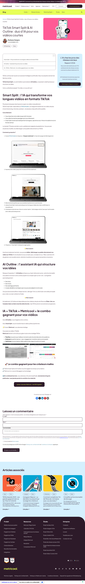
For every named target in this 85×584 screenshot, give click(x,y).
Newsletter (26, 543)
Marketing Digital (48, 12)
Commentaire (7, 428)
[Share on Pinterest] (45, 398)
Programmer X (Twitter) (9, 532)
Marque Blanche (28, 536)
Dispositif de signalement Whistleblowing (70, 575)
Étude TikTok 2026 (48, 532)
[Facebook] (56, 569)
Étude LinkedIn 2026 (48, 535)
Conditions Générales (52, 575)
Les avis (65, 532)
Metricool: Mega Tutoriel (30, 525)
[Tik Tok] (63, 569)
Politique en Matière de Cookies (38, 575)
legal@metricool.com (64, 437)
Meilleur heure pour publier (10, 525)
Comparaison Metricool (29, 547)
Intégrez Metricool (28, 540)
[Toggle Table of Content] (54, 55)
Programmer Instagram (10, 528)
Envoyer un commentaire (10, 450)
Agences (38, 6)
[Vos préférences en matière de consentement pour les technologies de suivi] (82, 581)
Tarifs (32, 6)
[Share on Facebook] (37, 398)
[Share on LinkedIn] (42, 398)
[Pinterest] (80, 569)
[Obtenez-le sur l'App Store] (71, 560)
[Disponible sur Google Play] (77, 560)
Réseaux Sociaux (35, 12)
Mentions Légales (15, 441)
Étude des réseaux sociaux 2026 (51, 542)
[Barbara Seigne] (5, 41)
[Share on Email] (48, 398)
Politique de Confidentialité (21, 575)
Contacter (65, 525)
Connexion (61, 6)
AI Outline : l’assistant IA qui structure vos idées (15, 63)
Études (58, 12)
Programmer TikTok (9, 535)
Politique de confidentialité (33, 444)
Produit (17, 6)
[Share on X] (39, 398)
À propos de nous (67, 538)
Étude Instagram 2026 (49, 528)
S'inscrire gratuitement (75, 6)
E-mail (5, 416)
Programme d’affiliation (69, 528)
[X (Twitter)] (66, 569)
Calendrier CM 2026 (29, 528)
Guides (26, 12)
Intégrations (7, 552)
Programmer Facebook (10, 538)
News (63, 12)
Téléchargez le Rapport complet (70, 84)
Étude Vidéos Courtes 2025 (50, 553)
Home (4, 19)
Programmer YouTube (9, 542)
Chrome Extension (8, 545)
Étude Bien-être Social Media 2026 (52, 538)
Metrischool (45, 6)
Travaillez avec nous (68, 535)
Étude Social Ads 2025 (49, 550)
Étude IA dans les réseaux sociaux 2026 (51, 546)
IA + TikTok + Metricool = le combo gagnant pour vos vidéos (19, 68)
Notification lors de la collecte (9, 582)
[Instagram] (59, 569)
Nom (4, 422)
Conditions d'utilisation (47, 444)
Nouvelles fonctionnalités (10, 549)
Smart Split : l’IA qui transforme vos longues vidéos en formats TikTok (21, 59)
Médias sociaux (25, 6)
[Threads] (70, 569)
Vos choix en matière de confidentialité (29, 582)
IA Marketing (7, 46)
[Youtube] (73, 569)
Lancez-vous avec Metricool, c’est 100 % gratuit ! (29, 384)
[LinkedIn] (76, 569)
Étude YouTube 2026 (48, 525)
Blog (4, 12)
